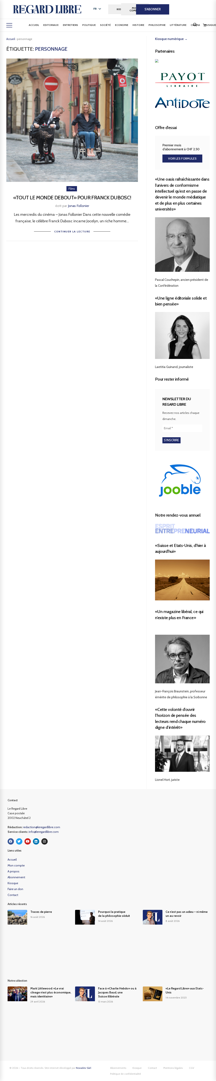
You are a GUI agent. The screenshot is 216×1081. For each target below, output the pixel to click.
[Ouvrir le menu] (9, 25)
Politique (89, 25)
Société (105, 25)
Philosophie (157, 25)
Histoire (138, 25)
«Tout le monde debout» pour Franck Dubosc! (72, 198)
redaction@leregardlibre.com (41, 827)
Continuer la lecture (72, 231)
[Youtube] (27, 841)
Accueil (34, 25)
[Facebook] (11, 841)
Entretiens (70, 25)
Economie (121, 25)
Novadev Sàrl (83, 1067)
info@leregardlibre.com (44, 832)
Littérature (178, 25)
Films (72, 188)
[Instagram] (44, 841)
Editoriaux (51, 25)
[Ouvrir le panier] (204, 25)
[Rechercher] (195, 25)
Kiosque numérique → (171, 39)
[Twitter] (19, 841)
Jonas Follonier (78, 206)
